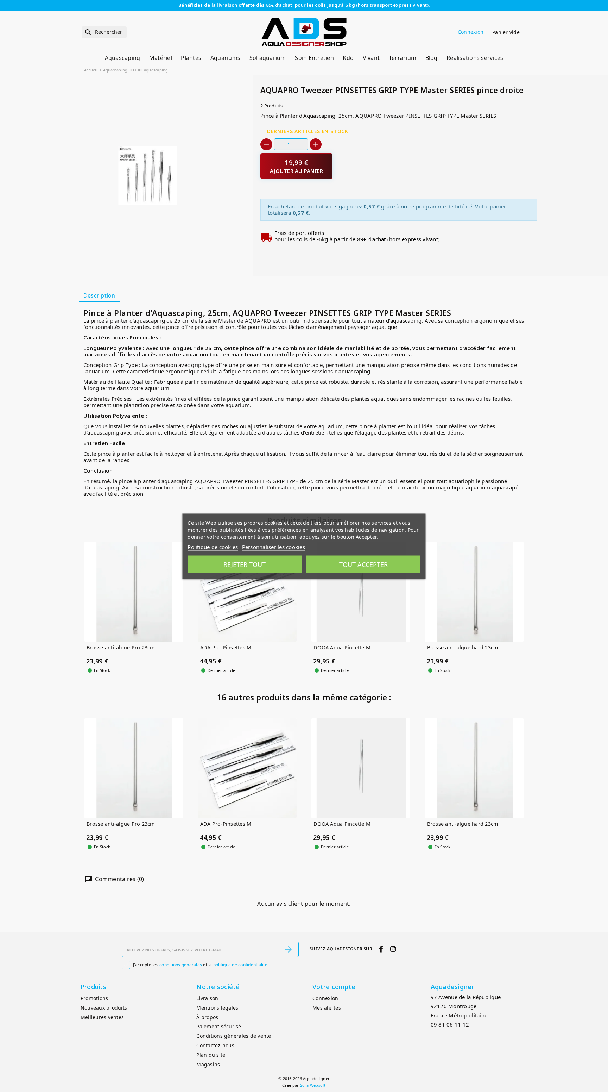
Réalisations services (474, 58)
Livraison (207, 998)
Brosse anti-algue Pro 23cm (121, 648)
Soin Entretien (314, 58)
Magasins (208, 1064)
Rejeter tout (244, 564)
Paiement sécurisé (218, 1026)
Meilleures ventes (102, 1017)
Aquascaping (122, 58)
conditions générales (180, 965)
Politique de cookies (213, 546)
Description (99, 295)
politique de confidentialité (240, 965)
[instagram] (393, 949)
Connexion (325, 998)
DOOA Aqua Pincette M (342, 648)
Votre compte (333, 986)
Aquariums (225, 58)
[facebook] (381, 949)
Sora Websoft (313, 1085)
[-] (266, 144)
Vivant (371, 58)
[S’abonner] (288, 949)
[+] (316, 144)
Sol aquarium (267, 58)
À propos (207, 1017)
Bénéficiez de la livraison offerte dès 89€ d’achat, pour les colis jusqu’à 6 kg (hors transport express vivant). (304, 5)
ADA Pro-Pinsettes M (226, 648)
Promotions (94, 998)
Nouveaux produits (104, 1007)
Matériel (160, 58)
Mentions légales (217, 1007)
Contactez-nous (215, 1045)
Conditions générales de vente (233, 1035)
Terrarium (402, 58)
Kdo (348, 58)
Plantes (191, 58)
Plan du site (210, 1055)
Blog (431, 58)
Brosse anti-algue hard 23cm (462, 648)
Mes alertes (326, 1007)
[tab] (99, 296)
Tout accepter (363, 564)
